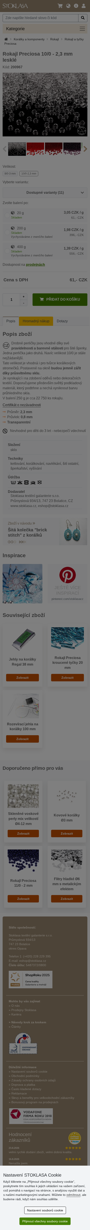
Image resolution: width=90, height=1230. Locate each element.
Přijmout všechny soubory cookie (45, 1221)
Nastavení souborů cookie (45, 1210)
